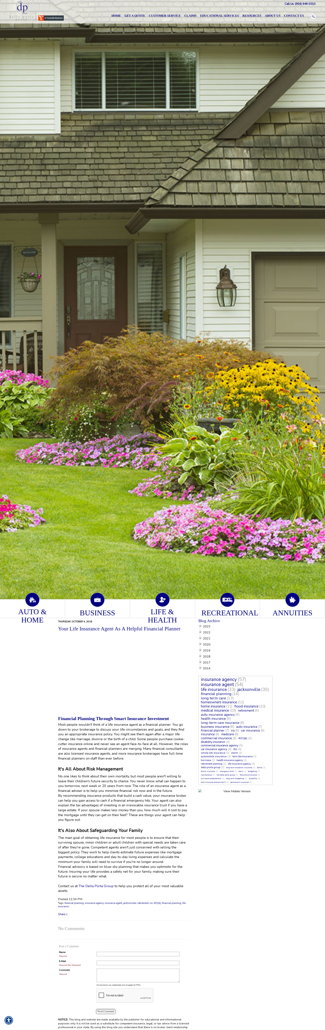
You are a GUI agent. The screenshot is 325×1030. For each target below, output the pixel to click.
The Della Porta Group (96, 886)
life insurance (214, 689)
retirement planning (211, 764)
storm (234, 753)
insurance (208, 734)
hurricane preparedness (211, 778)
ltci (235, 749)
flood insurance (246, 706)
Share (62, 914)
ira (151, 903)
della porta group (210, 767)
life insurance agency (239, 764)
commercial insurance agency (219, 745)
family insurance (208, 771)
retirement (143, 903)
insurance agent (113, 903)
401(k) (157, 903)
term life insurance (242, 756)
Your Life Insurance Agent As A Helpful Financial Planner (119, 629)
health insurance (213, 718)
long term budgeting (235, 778)
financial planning (74, 903)
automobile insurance (214, 756)
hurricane (206, 760)
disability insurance (213, 742)
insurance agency (94, 903)
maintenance (206, 775)
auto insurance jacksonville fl (213, 782)
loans (240, 771)
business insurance (215, 726)
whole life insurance (213, 753)
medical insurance (215, 710)
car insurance (250, 730)
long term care (213, 698)
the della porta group (226, 775)
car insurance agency (214, 749)
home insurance (213, 706)
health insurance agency (230, 760)
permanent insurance (239, 782)
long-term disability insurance (239, 767)
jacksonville (129, 903)
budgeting (252, 771)
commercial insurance (216, 738)
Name (62, 952)
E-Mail (62, 961)
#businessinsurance (248, 775)
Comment (64, 970)
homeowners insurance (219, 702)
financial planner (213, 730)
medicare (227, 734)
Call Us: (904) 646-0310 (300, 4)
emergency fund (227, 771)
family (259, 767)
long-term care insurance (220, 722)
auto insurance (246, 727)
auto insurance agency (218, 714)
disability (253, 778)
